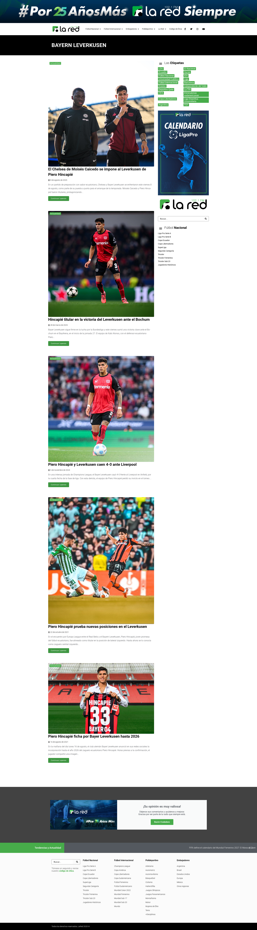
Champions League (122, 866)
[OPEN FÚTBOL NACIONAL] (100, 29)
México (180, 882)
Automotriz (150, 870)
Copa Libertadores (90, 878)
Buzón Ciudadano (162, 822)
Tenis (147, 910)
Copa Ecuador (89, 874)
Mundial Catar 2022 (122, 890)
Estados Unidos (183, 874)
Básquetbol (150, 878)
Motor (148, 902)
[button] (249, 847)
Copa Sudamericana (122, 878)
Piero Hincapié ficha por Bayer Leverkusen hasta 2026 (93, 736)
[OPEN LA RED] (166, 29)
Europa (180, 878)
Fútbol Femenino (121, 882)
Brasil (179, 870)
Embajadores (56, 500)
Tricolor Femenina (90, 894)
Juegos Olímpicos (152, 890)
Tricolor (86, 890)
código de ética (66, 871)
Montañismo (150, 898)
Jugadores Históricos (92, 902)
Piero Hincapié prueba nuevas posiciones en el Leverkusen (97, 626)
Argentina (181, 866)
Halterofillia (150, 886)
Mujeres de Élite (151, 906)
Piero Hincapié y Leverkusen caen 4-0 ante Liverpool (92, 464)
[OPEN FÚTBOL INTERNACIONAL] (122, 29)
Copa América (120, 870)
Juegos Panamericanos (155, 894)
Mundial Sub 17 (120, 898)
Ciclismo (148, 882)
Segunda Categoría (91, 886)
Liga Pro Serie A (89, 866)
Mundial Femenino (121, 894)
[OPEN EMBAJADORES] (138, 29)
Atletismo (149, 866)
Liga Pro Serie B (89, 870)
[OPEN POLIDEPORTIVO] (155, 29)
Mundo (117, 906)
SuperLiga (87, 882)
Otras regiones (183, 886)
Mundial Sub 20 (120, 902)
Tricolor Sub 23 (89, 898)
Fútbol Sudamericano (123, 886)
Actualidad (55, 63)
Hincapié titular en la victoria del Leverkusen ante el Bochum (99, 319)
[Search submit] (206, 218)
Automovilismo (151, 874)
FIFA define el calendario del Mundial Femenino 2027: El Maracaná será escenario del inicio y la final (131, 847)
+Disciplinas (150, 914)
